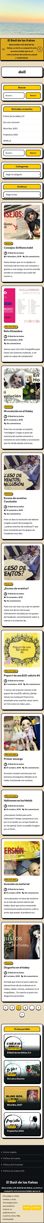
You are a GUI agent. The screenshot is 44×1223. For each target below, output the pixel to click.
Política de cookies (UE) (13, 1171)
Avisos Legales (10, 1152)
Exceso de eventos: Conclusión (15, 499)
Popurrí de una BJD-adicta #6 (22, 675)
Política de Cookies (11, 1158)
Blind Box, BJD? (10, 128)
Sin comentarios (32, 257)
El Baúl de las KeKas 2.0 (13, 116)
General (8, 243)
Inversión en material (16, 884)
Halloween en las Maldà (18, 800)
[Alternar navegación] (3, 49)
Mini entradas (11, 327)
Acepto (27, 1208)
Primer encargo (13, 758)
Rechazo (36, 1208)
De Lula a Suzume (11, 122)
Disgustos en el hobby (17, 967)
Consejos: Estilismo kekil (18, 247)
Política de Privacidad (13, 1165)
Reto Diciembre (13, 331)
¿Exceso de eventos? (16, 588)
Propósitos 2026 (10, 135)
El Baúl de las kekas (16, 253)
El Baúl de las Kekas (21, 40)
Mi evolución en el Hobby (18, 411)
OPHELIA (7, 141)
